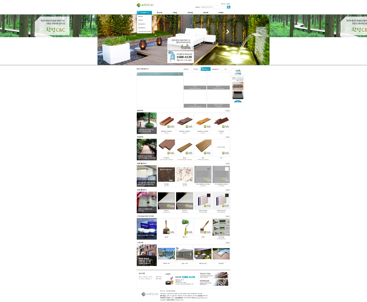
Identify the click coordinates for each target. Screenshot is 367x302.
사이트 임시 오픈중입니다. (145, 278)
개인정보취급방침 (170, 291)
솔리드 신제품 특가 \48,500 (145, 277)
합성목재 (140, 16)
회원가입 (223, 3)
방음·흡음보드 (142, 27)
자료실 (175, 12)
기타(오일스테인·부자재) (144, 31)
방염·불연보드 (142, 24)
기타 (225, 69)
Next (227, 31)
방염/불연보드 (205, 69)
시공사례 (205, 12)
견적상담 (190, 12)
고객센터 (220, 12)
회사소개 (159, 12)
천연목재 (140, 20)
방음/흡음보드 (215, 69)
